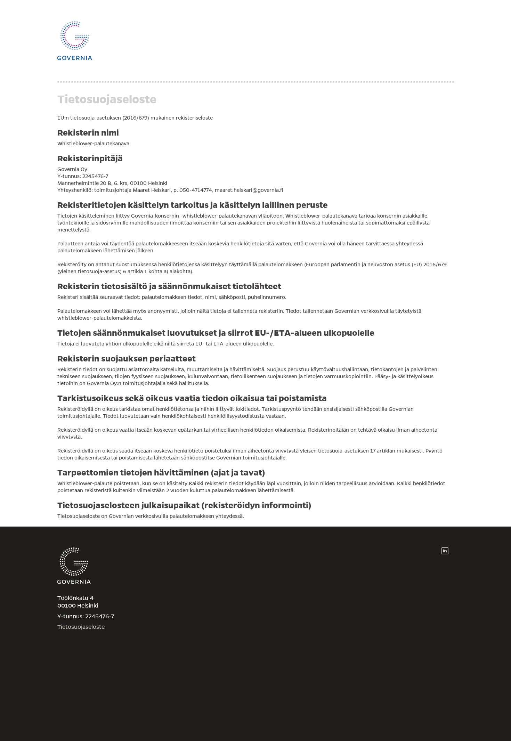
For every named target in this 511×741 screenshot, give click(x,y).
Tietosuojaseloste (81, 627)
